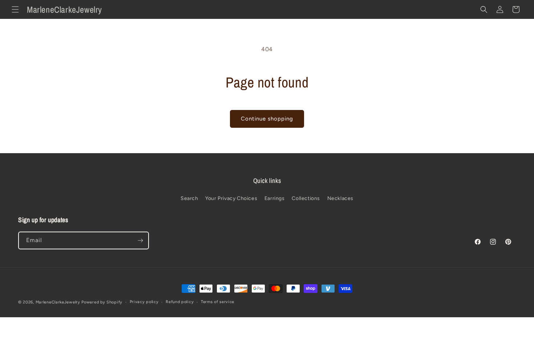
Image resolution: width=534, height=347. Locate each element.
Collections (306, 198)
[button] (15, 9)
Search (189, 198)
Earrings (274, 198)
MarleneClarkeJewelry (58, 302)
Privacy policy (144, 301)
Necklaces (340, 198)
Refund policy (180, 301)
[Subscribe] (140, 240)
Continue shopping (267, 118)
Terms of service (217, 301)
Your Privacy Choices (231, 198)
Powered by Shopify (101, 302)
